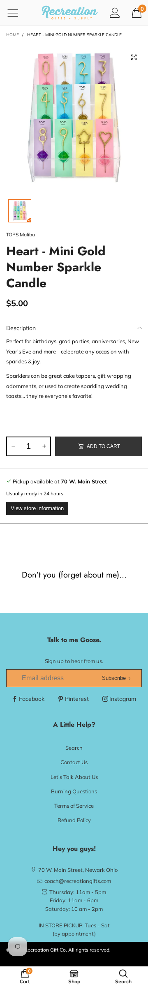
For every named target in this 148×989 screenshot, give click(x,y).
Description (21, 328)
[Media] (133, 57)
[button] (13, 446)
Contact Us (74, 762)
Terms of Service (74, 805)
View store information (37, 508)
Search (74, 747)
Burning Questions (74, 791)
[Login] (115, 12)
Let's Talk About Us (74, 777)
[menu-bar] (18, 12)
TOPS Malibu (20, 234)
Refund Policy (74, 820)
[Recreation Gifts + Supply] (70, 12)
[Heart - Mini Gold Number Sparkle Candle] (74, 117)
